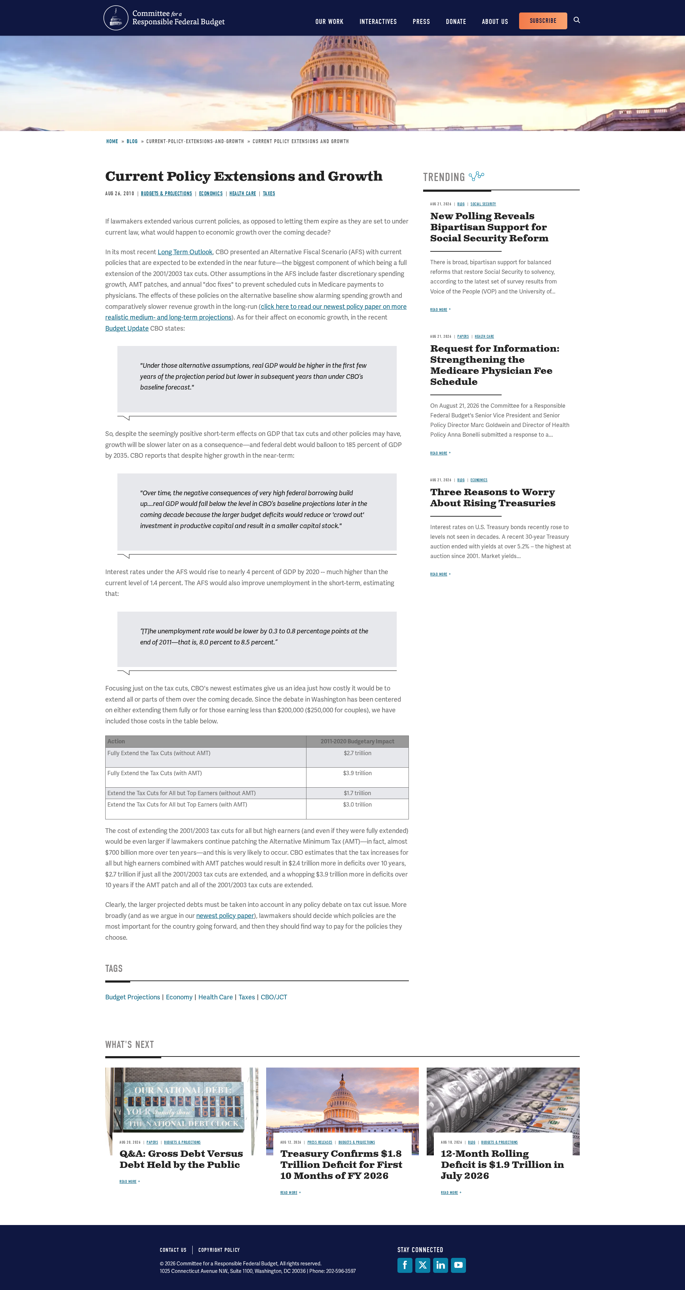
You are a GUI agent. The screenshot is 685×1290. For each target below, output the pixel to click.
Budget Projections (132, 997)
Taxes (269, 193)
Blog (132, 141)
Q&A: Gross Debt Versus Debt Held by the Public (181, 1159)
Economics (211, 193)
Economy (179, 997)
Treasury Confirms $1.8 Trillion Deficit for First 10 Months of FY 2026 (341, 1165)
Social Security (483, 204)
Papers (463, 336)
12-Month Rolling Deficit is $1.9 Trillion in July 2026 (502, 1165)
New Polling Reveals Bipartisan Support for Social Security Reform (489, 227)
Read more (438, 309)
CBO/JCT (274, 997)
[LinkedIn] (440, 1265)
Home (112, 141)
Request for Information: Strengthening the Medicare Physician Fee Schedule (495, 365)
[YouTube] (458, 1265)
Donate (456, 21)
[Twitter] (422, 1265)
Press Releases (320, 1142)
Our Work (329, 21)
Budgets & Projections (166, 193)
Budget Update (127, 328)
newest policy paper (225, 916)
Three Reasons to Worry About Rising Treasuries (492, 498)
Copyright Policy (219, 1250)
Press (421, 21)
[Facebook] (404, 1265)
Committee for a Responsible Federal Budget (164, 17)
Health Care (242, 193)
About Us (495, 21)
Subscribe (543, 21)
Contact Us (173, 1250)
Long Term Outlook (185, 252)
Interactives (378, 21)
